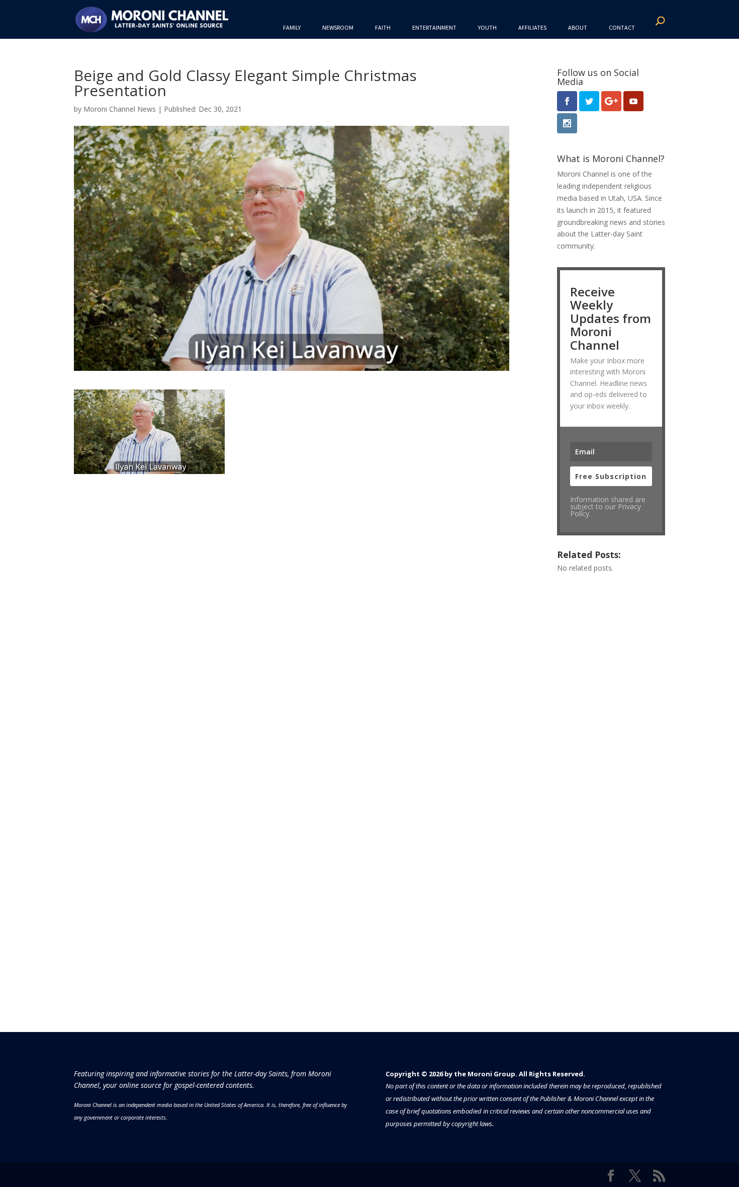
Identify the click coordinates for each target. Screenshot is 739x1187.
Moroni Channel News (119, 109)
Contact (622, 27)
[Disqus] (291, 600)
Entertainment (434, 27)
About (577, 27)
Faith (383, 27)
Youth (487, 27)
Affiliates (532, 27)
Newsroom (337, 27)
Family (292, 27)
